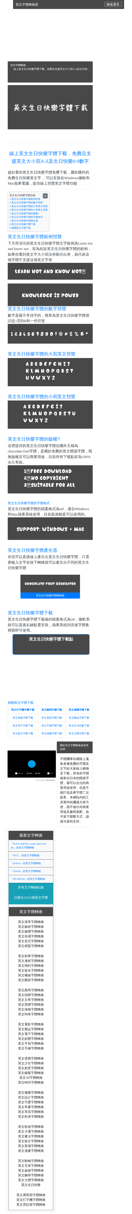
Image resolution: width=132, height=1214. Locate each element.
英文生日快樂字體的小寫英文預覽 (41, 396)
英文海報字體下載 (23, 717)
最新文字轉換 (32, 835)
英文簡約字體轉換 (31, 965)
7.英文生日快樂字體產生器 (23, 220)
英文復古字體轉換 (31, 1141)
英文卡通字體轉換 (31, 1131)
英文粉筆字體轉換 (31, 1116)
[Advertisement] (50, 39)
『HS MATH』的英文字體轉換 (28, 879)
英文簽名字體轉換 (31, 970)
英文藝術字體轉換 (31, 926)
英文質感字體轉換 (31, 1145)
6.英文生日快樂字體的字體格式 (26, 217)
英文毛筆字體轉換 (31, 1165)
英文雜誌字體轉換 (31, 1029)
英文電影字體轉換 (31, 1024)
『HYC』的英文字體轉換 (25, 855)
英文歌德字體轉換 (31, 1126)
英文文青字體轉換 (31, 999)
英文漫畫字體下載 (51, 733)
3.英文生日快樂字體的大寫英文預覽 (28, 206)
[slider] (19, 773)
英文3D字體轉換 (30, 1077)
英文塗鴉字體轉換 (31, 1058)
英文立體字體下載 (79, 733)
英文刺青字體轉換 (31, 956)
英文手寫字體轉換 (31, 1043)
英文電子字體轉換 (31, 1033)
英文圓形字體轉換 (31, 980)
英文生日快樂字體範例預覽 (35, 236)
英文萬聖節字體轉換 (30, 1195)
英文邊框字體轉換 (31, 960)
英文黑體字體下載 (79, 709)
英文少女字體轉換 (31, 1063)
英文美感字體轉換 (31, 936)
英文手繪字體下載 (51, 725)
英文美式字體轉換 (31, 941)
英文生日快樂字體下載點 (51, 639)
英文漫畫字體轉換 (31, 1150)
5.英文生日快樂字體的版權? (24, 213)
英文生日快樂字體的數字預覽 (37, 308)
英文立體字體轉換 (31, 1180)
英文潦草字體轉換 (31, 921)
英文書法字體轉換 (31, 1136)
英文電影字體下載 (51, 717)
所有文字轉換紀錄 (31, 887)
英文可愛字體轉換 (31, 1102)
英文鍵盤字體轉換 (31, 1072)
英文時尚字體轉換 (31, 1082)
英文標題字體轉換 (31, 945)
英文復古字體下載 (23, 733)
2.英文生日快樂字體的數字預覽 (26, 202)
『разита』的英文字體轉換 (26, 863)
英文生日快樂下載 (79, 725)
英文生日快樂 (31, 1184)
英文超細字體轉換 (31, 1170)
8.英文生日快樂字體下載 (22, 224)
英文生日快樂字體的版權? (34, 439)
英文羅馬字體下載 (51, 709)
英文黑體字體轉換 (31, 1004)
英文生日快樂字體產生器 (32, 550)
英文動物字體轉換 (31, 1160)
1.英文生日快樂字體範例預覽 (24, 199)
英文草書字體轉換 (31, 1107)
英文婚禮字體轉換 (31, 931)
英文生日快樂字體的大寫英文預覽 (41, 353)
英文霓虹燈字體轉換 (30, 1204)
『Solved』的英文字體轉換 (26, 871)
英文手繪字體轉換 (31, 1048)
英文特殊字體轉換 (31, 1014)
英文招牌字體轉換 (31, 995)
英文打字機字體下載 (22, 709)
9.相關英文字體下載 (20, 228)
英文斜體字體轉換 (31, 1038)
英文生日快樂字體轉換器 (50, 595)
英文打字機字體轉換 (30, 1199)
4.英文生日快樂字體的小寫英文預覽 (28, 210)
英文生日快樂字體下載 (30, 612)
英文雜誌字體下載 (79, 717)
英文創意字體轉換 (31, 1068)
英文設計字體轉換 (31, 1097)
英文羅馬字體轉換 (31, 990)
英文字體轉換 (18, 65)
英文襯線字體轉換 (31, 975)
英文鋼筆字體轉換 (31, 1175)
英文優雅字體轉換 (31, 1092)
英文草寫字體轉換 (31, 1111)
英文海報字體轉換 (31, 1009)
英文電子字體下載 (23, 725)
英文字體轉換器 (27, 4)
